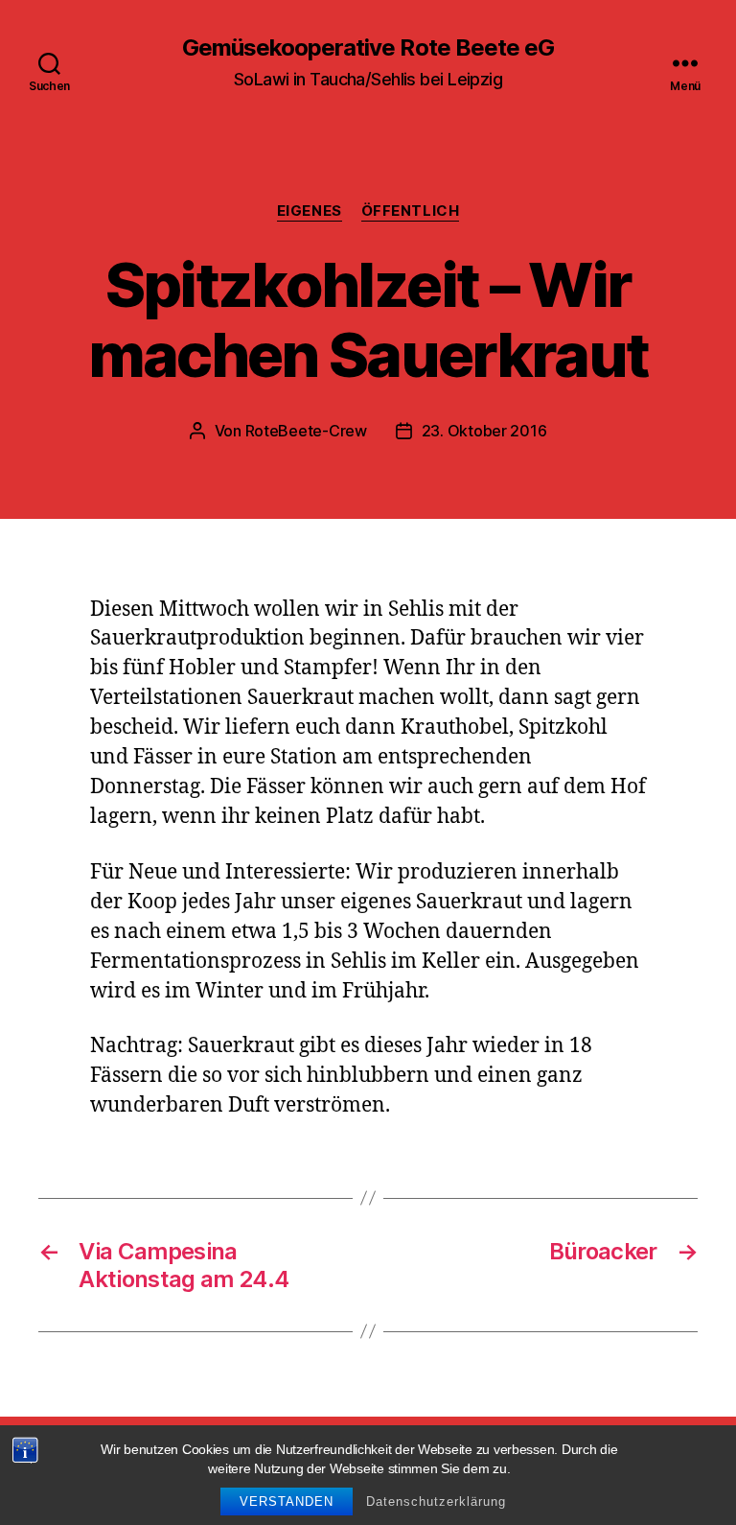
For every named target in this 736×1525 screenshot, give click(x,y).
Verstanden (287, 1501)
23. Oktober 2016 (484, 430)
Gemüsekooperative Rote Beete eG (367, 47)
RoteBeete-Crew (306, 430)
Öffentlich (410, 211)
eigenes (309, 211)
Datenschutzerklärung (436, 1501)
